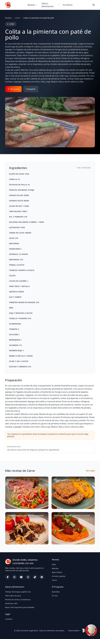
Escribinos (67, 5)
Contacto (8, 619)
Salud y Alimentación (48, 5)
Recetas (31, 5)
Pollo (54, 564)
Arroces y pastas (58, 576)
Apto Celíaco (57, 572)
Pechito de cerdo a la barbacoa (17, 599)
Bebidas (55, 568)
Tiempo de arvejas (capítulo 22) (18, 592)
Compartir (31, 89)
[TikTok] (34, 577)
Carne (54, 580)
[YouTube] (21, 577)
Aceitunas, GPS (11, 603)
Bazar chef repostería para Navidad (19, 607)
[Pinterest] (41, 577)
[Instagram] (14, 577)
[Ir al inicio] (8, 5)
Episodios (56, 592)
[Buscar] (93, 5)
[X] (28, 577)
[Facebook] (7, 577)
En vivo (55, 595)
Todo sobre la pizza (13, 595)
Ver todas (90, 470)
